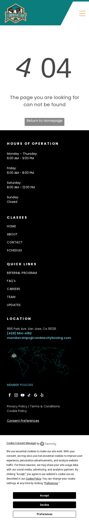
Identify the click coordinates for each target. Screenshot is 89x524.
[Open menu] (82, 13)
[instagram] (16, 395)
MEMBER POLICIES (20, 385)
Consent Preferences (23, 420)
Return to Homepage (44, 120)
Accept (44, 495)
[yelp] (42, 395)
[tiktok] (29, 395)
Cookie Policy (17, 411)
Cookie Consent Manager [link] (21, 443)
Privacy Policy (17, 406)
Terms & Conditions (45, 406)
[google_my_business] (35, 395)
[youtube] (22, 395)
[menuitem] (44, 273)
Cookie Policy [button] (33, 478)
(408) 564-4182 (19, 333)
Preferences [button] (51, 483)
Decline (44, 504)
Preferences (44, 514)
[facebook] (9, 395)
